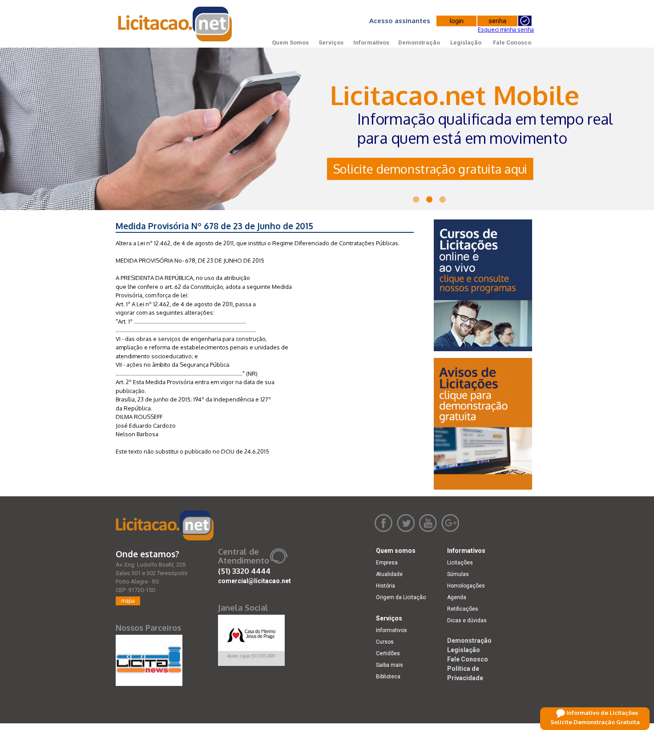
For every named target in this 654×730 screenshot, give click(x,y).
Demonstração (419, 42)
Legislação (465, 42)
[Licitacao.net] (165, 525)
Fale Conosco (512, 42)
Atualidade (389, 574)
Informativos (371, 42)
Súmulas (458, 574)
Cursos (385, 642)
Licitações (460, 563)
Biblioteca (388, 676)
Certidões (388, 653)
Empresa (387, 563)
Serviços (331, 42)
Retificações (462, 609)
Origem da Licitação (401, 597)
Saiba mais (389, 665)
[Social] (251, 638)
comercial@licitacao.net (254, 580)
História (385, 586)
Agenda (456, 597)
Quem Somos (290, 42)
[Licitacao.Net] (175, 24)
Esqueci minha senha (506, 29)
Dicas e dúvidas (467, 620)
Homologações (466, 586)
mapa (128, 600)
